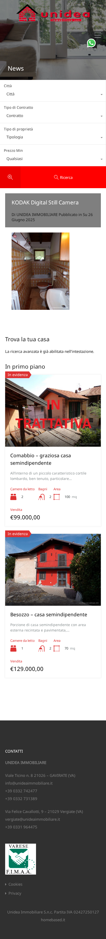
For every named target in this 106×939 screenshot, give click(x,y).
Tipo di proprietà (18, 129)
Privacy (14, 893)
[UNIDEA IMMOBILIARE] (53, 23)
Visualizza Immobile (53, 432)
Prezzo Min (13, 150)
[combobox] (53, 95)
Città (8, 85)
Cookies (15, 884)
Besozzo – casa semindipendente (48, 614)
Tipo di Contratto (18, 107)
